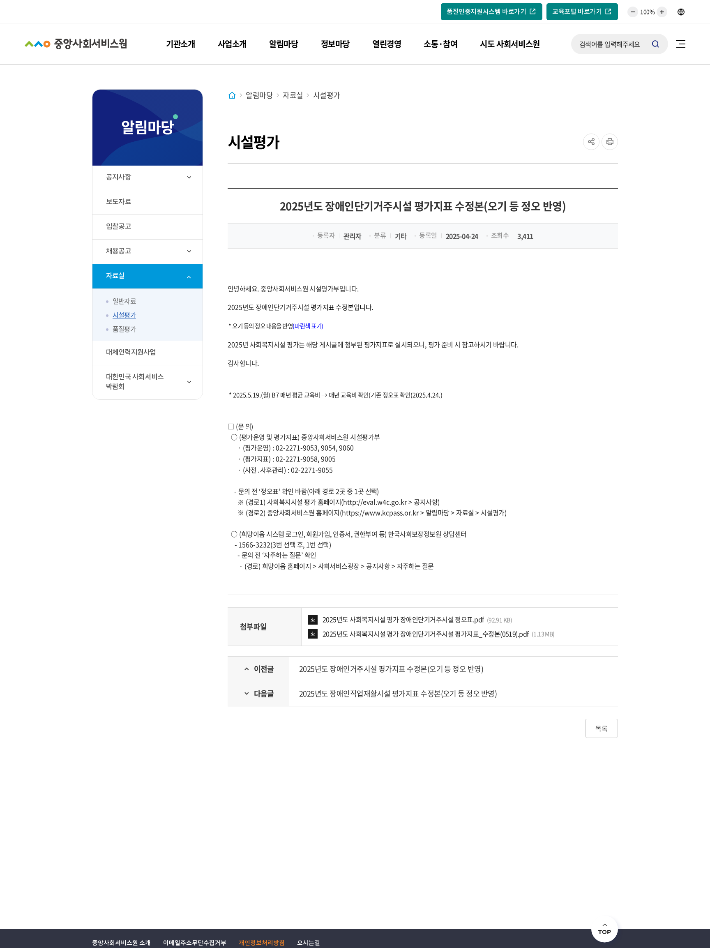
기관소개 (180, 44)
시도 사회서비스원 (509, 44)
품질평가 (124, 329)
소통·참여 (440, 44)
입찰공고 (118, 227)
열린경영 (386, 44)
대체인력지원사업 (131, 353)
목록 (601, 728)
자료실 (115, 276)
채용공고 (118, 252)
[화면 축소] (632, 12)
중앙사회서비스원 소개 (121, 943)
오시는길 (308, 943)
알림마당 (283, 44)
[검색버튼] (655, 44)
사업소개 (232, 44)
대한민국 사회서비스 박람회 (135, 383)
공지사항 (118, 178)
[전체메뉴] (680, 44)
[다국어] (681, 12)
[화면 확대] (662, 12)
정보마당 (335, 44)
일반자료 (124, 301)
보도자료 (118, 202)
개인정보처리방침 (262, 943)
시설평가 (124, 315)
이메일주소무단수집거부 (194, 943)
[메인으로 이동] (234, 95)
